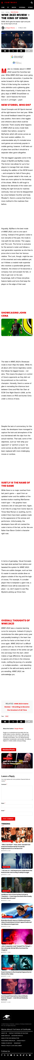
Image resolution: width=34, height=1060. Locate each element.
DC (8, 7)
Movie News (6, 867)
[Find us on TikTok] (23, 1055)
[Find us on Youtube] (11, 1055)
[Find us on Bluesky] (30, 1055)
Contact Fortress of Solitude (18, 1033)
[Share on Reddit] (21, 50)
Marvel (14, 7)
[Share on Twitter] (13, 50)
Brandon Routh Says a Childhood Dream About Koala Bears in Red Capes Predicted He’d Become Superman (16, 922)
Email (3, 810)
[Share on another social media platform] (29, 50)
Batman (30, 7)
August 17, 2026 (6, 952)
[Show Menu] (2, 2)
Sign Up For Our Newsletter (10, 1038)
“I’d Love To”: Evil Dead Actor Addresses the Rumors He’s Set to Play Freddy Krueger (16, 871)
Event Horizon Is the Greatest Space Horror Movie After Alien (16, 973)
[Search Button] (32, 3)
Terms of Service (6, 1043)
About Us (4, 1033)
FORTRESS (11, 2)
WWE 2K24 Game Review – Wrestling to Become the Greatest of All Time (17, 707)
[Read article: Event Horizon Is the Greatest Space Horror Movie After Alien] (17, 962)
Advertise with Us (17, 1035)
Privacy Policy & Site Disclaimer (11, 1045)
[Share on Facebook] (5, 50)
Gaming (7, 12)
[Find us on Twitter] (4, 1055)
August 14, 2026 (6, 976)
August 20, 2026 (6, 926)
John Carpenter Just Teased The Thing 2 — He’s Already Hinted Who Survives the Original (16, 948)
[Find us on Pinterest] (20, 1055)
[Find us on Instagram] (8, 1055)
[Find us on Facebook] (1, 1055)
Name (3, 803)
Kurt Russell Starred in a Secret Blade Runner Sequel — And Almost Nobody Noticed (14, 998)
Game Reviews (14, 12)
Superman (22, 7)
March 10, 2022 (18, 765)
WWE (6, 716)
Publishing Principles (8, 1040)
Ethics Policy (21, 1040)
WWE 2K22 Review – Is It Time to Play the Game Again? (15, 762)
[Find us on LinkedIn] (17, 1055)
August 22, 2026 (6, 850)
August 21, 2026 (6, 874)
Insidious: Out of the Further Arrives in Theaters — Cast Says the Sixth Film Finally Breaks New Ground (16, 896)
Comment (4, 784)
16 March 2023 (22, 28)
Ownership (17, 1043)
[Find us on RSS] (26, 1055)
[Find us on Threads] (14, 1055)
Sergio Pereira (10, 28)
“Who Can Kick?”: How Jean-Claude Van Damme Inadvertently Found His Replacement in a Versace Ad (15, 846)
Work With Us (5, 1035)
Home (2, 7)
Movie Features (7, 841)
